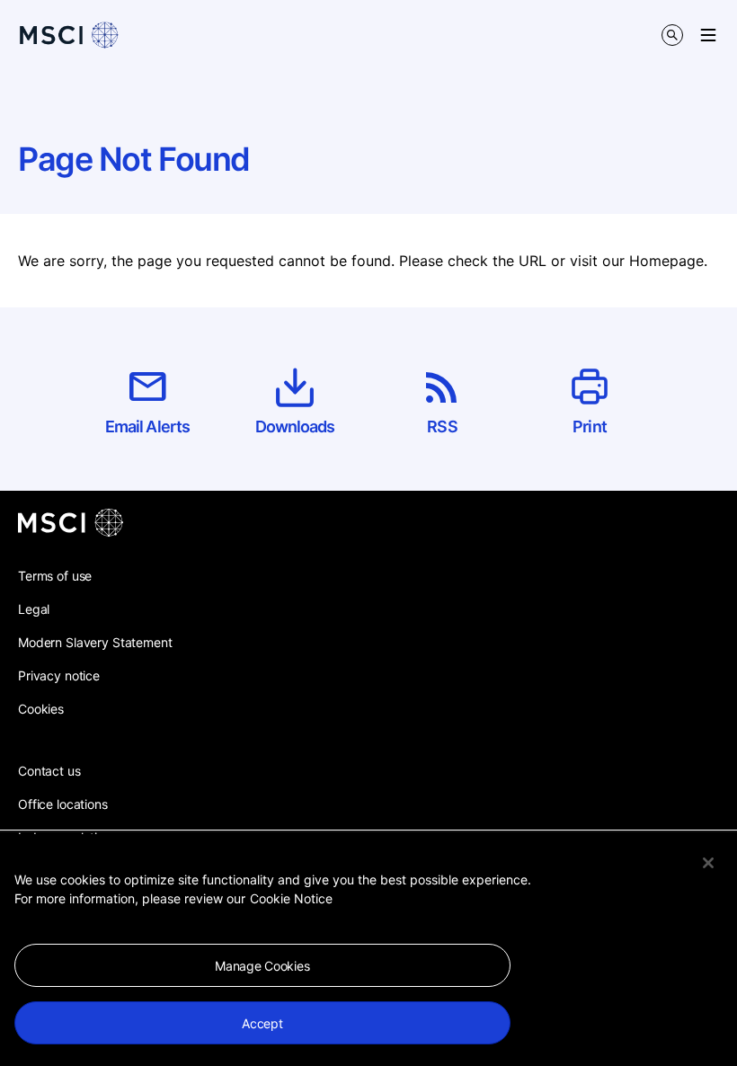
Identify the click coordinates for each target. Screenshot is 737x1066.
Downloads (295, 426)
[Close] (708, 863)
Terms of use (55, 575)
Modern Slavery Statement (95, 642)
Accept (262, 1023)
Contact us (49, 770)
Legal (33, 609)
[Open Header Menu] (708, 35)
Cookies (41, 708)
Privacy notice (59, 675)
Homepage (666, 261)
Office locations (63, 804)
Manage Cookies (262, 965)
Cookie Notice (291, 898)
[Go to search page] (672, 35)
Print (590, 426)
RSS (442, 426)
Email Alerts (147, 426)
